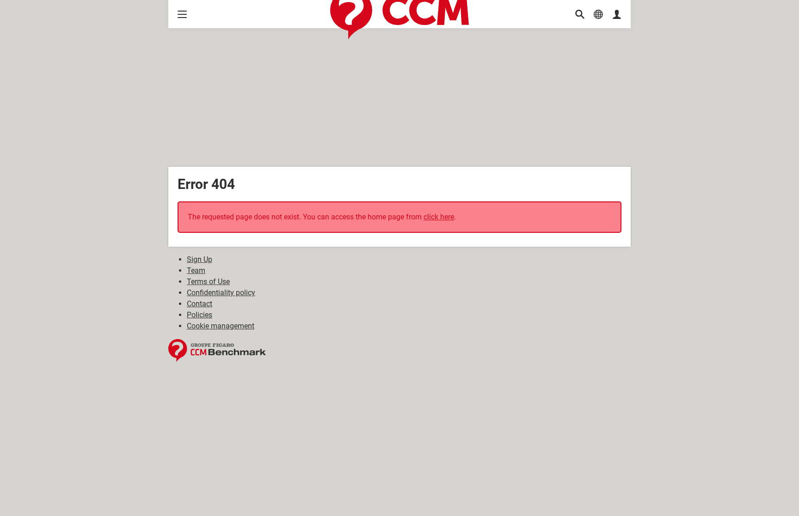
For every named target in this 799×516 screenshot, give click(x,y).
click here (439, 216)
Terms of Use (208, 281)
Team (196, 270)
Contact (199, 303)
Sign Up (199, 259)
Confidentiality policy (221, 292)
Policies (199, 314)
